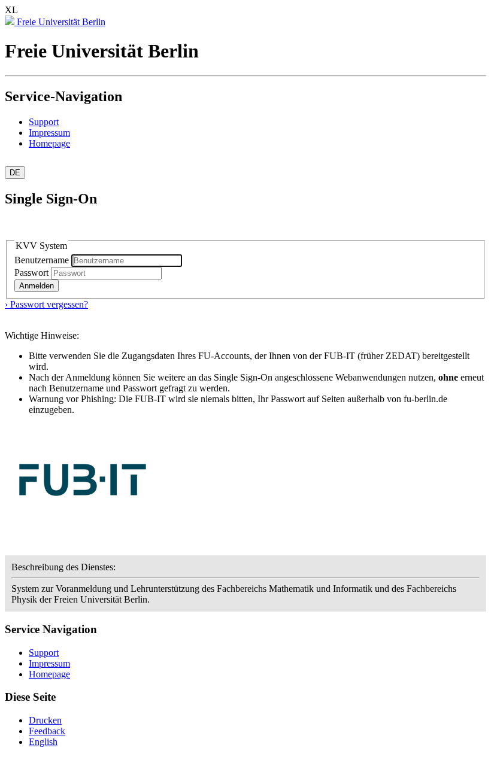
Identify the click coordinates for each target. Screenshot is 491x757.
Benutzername (42, 260)
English (43, 742)
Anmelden (36, 285)
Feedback (47, 731)
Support (44, 122)
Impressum (49, 132)
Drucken (45, 720)
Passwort (31, 272)
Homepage (49, 143)
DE (15, 172)
